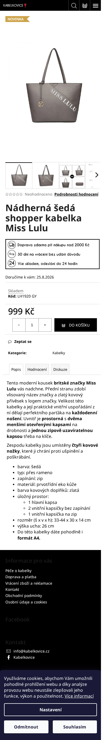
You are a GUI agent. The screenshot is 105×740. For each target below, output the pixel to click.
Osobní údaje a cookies (26, 602)
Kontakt (12, 589)
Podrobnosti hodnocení (76, 194)
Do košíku (79, 325)
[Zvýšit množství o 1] (44, 324)
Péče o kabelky (18, 570)
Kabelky (58, 352)
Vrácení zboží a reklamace (28, 583)
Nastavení (51, 710)
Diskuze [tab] (60, 369)
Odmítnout (26, 727)
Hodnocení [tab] (37, 369)
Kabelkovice (24, 657)
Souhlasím (74, 727)
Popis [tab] (16, 369)
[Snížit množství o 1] (19, 324)
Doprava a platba (20, 576)
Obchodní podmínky (23, 595)
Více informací (79, 696)
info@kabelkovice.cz (31, 651)
